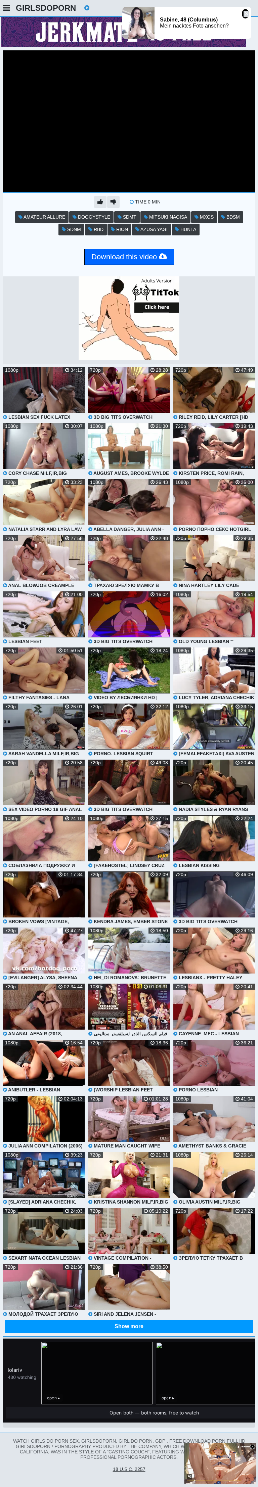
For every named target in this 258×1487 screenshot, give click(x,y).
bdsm (232, 217)
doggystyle (93, 217)
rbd (97, 229)
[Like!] (100, 202)
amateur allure (44, 217)
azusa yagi (153, 229)
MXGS (206, 217)
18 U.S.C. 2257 (129, 1469)
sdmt (129, 217)
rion (121, 229)
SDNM (73, 229)
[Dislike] (113, 202)
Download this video (125, 257)
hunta (187, 229)
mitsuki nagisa (167, 217)
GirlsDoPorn (46, 7)
